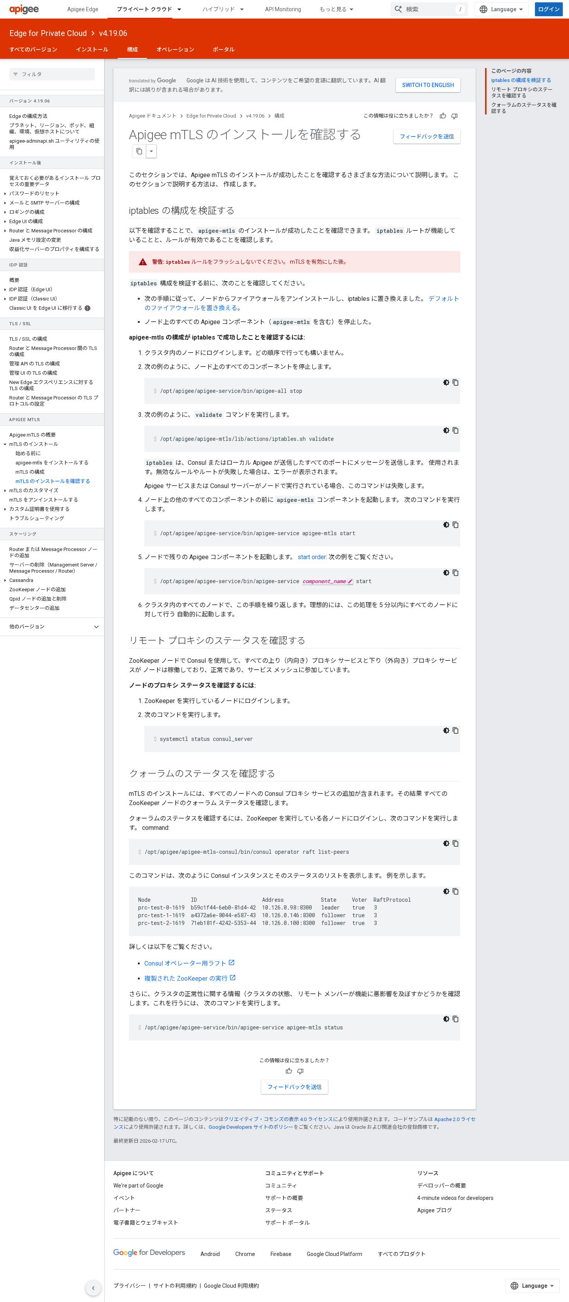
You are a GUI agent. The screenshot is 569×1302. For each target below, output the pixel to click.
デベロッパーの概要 (441, 1186)
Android (210, 1254)
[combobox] (429, 9)
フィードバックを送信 (427, 136)
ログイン (549, 9)
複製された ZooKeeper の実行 (186, 978)
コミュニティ (281, 1186)
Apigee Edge (82, 9)
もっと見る (333, 9)
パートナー (127, 1210)
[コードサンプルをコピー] (455, 382)
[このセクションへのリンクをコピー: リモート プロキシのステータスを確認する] (313, 641)
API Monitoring (283, 9)
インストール (92, 49)
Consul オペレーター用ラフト (185, 963)
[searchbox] (52, 74)
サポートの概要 (284, 1198)
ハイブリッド (218, 9)
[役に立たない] (454, 116)
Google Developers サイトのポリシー (251, 1127)
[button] (52, 193)
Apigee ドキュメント (153, 116)
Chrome (245, 1254)
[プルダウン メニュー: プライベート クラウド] (182, 9)
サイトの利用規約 (175, 1286)
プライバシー (129, 1286)
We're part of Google (138, 1186)
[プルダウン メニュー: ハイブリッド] (245, 9)
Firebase (281, 1254)
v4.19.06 (113, 33)
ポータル (224, 49)
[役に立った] (443, 116)
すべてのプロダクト (402, 1254)
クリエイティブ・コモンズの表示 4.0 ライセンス (278, 1119)
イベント (124, 1198)
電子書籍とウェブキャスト (145, 1223)
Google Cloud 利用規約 (231, 1286)
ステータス (278, 1210)
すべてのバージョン (33, 49)
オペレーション (175, 49)
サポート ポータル (287, 1223)
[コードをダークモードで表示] (446, 382)
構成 (132, 49)
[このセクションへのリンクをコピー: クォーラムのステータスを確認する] (283, 774)
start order (312, 557)
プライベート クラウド (144, 9)
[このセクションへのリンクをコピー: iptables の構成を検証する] (242, 211)
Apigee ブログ (434, 1210)
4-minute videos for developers (455, 1198)
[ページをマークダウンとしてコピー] (139, 151)
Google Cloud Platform (334, 1254)
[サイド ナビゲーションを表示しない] (93, 1288)
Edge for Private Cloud (48, 33)
